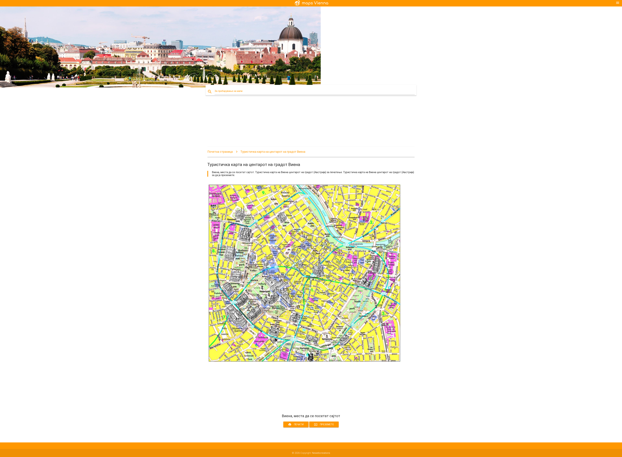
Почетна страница (220, 151)
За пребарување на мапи (228, 91)
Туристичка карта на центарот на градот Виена (272, 151)
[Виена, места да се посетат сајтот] (304, 362)
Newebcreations (321, 452)
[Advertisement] (304, 124)
